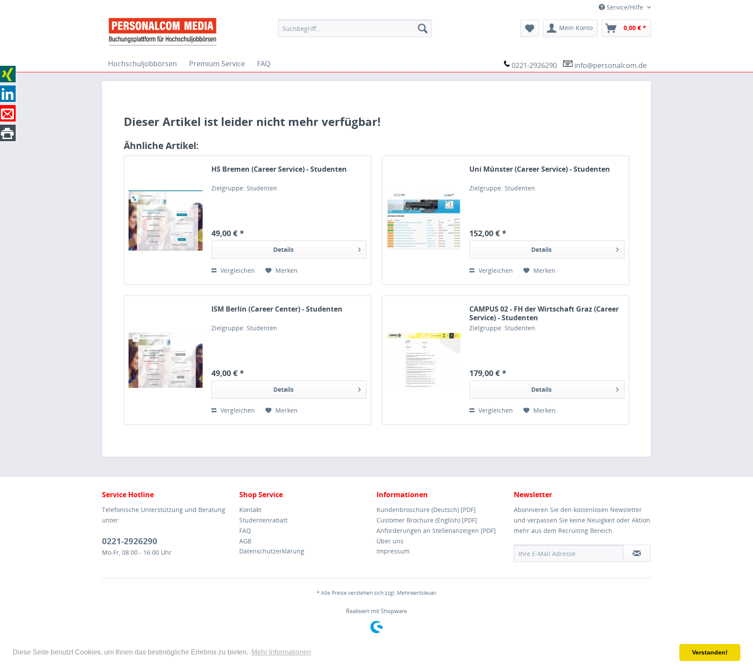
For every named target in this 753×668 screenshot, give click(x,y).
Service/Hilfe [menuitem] (625, 7)
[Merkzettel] (529, 28)
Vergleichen (237, 270)
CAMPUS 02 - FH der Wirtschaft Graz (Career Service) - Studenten (544, 313)
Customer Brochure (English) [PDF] (426, 520)
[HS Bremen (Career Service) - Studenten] (166, 220)
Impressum (393, 551)
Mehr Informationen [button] (281, 652)
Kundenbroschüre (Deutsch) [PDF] (426, 509)
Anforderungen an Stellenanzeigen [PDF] (436, 530)
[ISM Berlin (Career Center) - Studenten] (166, 360)
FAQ (245, 530)
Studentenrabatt (263, 520)
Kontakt (250, 509)
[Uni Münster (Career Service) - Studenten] (424, 220)
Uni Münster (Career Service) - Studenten (539, 169)
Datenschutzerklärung (271, 551)
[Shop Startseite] (186, 31)
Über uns (390, 541)
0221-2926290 (534, 65)
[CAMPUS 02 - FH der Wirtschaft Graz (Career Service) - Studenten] (424, 360)
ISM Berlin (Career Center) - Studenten (277, 309)
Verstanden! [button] (710, 652)
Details (283, 249)
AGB (245, 541)
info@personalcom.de (610, 65)
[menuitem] (355, 28)
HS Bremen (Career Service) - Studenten (279, 169)
